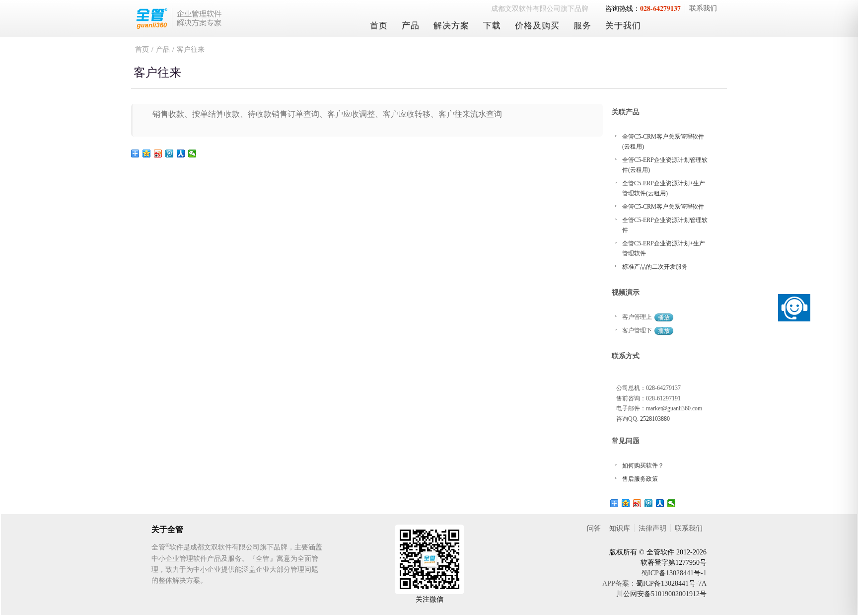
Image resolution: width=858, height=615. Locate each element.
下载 (492, 25)
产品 (411, 25)
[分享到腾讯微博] (169, 153)
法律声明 (652, 528)
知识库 (619, 528)
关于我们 (623, 25)
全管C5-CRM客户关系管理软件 (663, 206)
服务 (582, 25)
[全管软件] (243, 18)
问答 (594, 528)
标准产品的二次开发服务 (655, 266)
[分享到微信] (192, 153)
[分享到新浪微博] (158, 153)
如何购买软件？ (643, 465)
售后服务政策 (640, 478)
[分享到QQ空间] (147, 153)
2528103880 (655, 418)
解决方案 (451, 25)
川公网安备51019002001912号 (661, 594)
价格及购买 (537, 25)
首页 (379, 25)
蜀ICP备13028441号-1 (674, 573)
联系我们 (703, 8)
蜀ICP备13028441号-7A (671, 583)
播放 (664, 317)
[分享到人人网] (181, 153)
